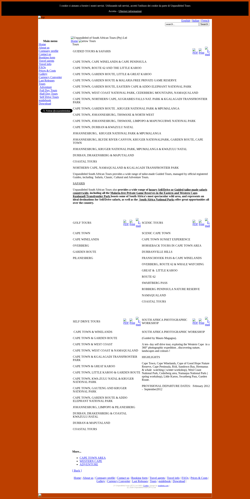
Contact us (45, 54)
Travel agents (46, 60)
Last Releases (47, 80)
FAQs (42, 67)
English (185, 20)
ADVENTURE (89, 464)
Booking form (47, 57)
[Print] (201, 50)
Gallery (43, 73)
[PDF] (195, 50)
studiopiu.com (163, 486)
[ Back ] (77, 470)
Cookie (146, 486)
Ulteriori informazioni (130, 11)
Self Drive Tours (49, 97)
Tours (42, 83)
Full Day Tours (48, 90)
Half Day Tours (49, 93)
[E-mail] (207, 50)
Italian (195, 20)
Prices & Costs (47, 70)
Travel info (45, 64)
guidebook (45, 100)
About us (44, 47)
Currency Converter (50, 77)
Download (45, 103)
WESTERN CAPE (91, 461)
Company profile (48, 50)
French (205, 20)
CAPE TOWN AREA (93, 457)
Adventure (46, 87)
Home (42, 44)
